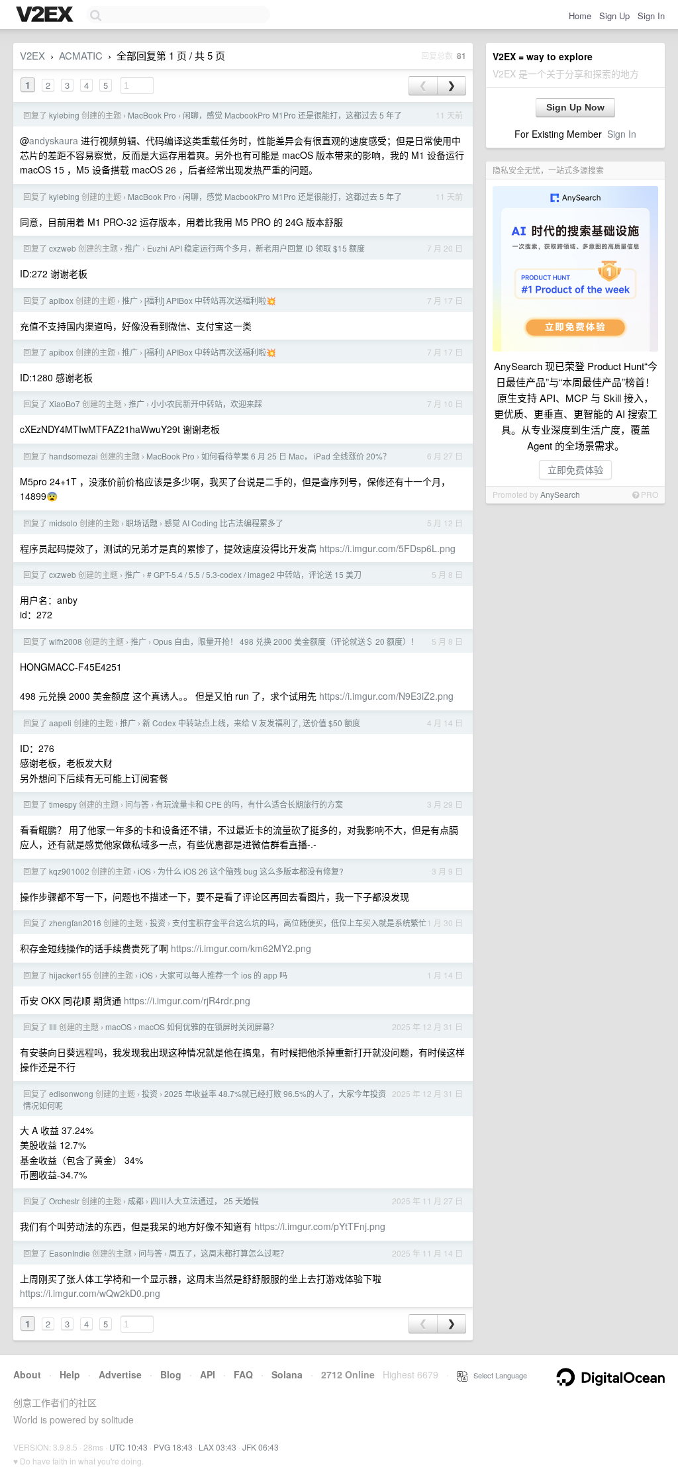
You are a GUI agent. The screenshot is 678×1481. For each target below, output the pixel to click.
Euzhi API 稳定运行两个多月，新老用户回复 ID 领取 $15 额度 (256, 248)
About (27, 1374)
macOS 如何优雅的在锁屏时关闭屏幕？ (208, 1026)
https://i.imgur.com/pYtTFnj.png (319, 1226)
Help (70, 1374)
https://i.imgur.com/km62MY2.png (241, 948)
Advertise (120, 1374)
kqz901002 (69, 871)
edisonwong (71, 1093)
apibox (61, 300)
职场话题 (142, 522)
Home (580, 15)
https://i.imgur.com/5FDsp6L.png (387, 548)
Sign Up (614, 15)
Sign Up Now (575, 107)
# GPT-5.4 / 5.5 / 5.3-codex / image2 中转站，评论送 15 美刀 (254, 574)
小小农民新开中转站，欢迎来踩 (206, 403)
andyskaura (53, 140)
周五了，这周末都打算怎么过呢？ (228, 1253)
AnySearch (560, 494)
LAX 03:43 (217, 1447)
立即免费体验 (575, 469)
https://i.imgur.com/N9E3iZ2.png (386, 695)
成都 (136, 1200)
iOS (144, 871)
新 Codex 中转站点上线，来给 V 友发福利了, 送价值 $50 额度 (251, 722)
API (207, 1374)
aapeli (60, 722)
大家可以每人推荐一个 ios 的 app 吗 (223, 974)
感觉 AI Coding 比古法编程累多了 (223, 522)
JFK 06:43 (260, 1447)
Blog (170, 1374)
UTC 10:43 (128, 1447)
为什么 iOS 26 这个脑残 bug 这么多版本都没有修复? (251, 871)
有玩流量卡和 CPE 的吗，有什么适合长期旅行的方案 (249, 804)
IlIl (53, 1026)
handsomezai (73, 455)
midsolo (63, 522)
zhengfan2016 (75, 922)
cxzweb (62, 248)
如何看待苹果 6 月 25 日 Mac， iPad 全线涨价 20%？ (296, 455)
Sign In (651, 15)
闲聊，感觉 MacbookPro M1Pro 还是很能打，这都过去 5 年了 (292, 114)
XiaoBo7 (64, 403)
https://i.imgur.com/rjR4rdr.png (187, 1000)
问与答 (137, 804)
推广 (132, 248)
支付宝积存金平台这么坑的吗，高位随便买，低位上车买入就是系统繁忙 (299, 922)
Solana (287, 1374)
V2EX (32, 55)
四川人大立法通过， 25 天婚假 (204, 1200)
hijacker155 (70, 974)
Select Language (497, 1375)
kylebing (64, 114)
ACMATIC (81, 55)
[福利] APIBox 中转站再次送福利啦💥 (210, 300)
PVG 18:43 (173, 1447)
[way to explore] (46, 15)
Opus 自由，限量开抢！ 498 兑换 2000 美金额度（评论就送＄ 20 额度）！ (285, 641)
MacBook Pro (152, 114)
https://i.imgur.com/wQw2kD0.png (90, 1293)
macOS (118, 1026)
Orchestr (64, 1200)
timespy (63, 804)
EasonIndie (69, 1253)
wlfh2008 (65, 641)
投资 (158, 922)
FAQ (243, 1374)
